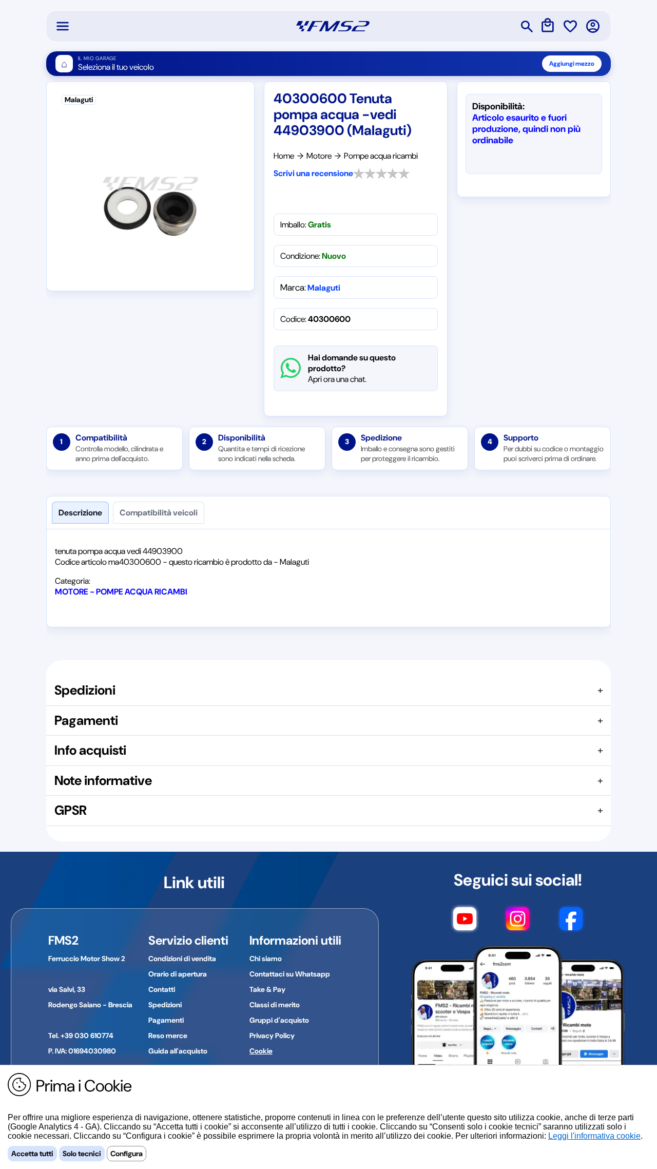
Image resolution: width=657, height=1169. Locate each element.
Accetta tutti (32, 1153)
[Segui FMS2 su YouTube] (464, 923)
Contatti (161, 989)
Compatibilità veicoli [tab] (159, 512)
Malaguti (323, 287)
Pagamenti (166, 1020)
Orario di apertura (177, 974)
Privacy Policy (272, 1035)
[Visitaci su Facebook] (571, 923)
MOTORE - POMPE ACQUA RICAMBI (121, 591)
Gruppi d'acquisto (279, 1020)
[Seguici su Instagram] (517, 923)
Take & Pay (267, 989)
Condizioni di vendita (182, 958)
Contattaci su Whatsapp (289, 974)
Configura (126, 1153)
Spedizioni (165, 1004)
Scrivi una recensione (313, 173)
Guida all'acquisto (177, 1051)
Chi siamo (265, 958)
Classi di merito (274, 1004)
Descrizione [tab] (80, 512)
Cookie (261, 1051)
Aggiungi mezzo (571, 64)
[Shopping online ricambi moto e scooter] (333, 26)
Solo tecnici (82, 1153)
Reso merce (167, 1035)
